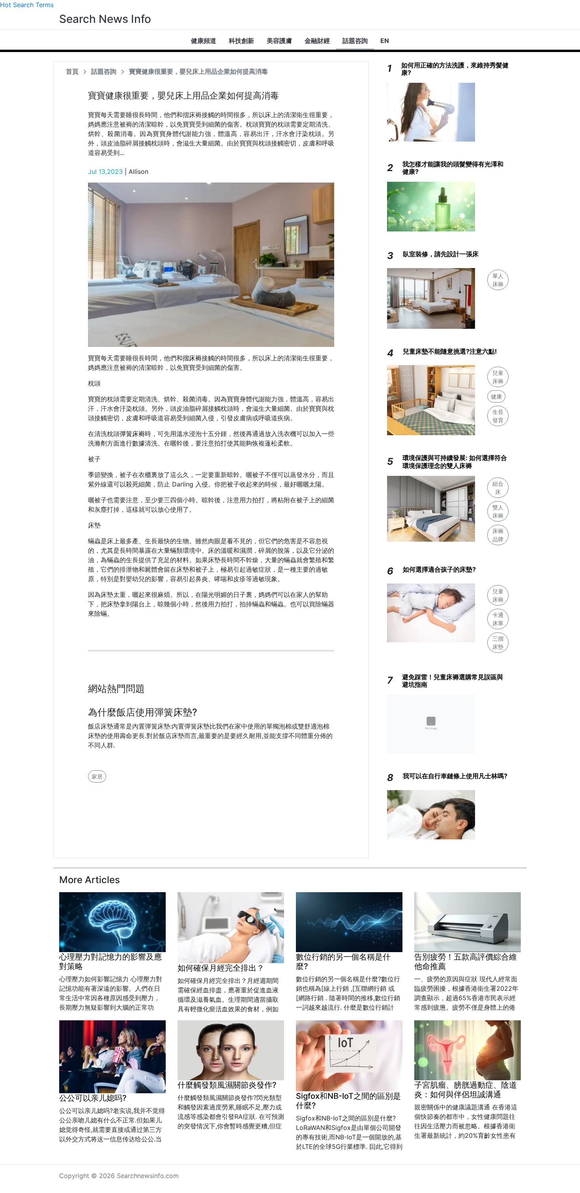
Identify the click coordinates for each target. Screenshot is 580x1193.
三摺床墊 (497, 642)
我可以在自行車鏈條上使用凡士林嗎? (455, 776)
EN (384, 41)
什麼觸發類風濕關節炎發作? (227, 1085)
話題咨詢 (355, 41)
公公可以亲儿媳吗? (93, 1098)
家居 (97, 776)
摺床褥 (192, 358)
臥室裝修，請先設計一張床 (441, 254)
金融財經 (317, 41)
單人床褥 (497, 279)
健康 (496, 396)
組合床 (497, 487)
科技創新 (241, 41)
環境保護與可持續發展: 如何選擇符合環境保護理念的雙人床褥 (454, 461)
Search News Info (105, 19)
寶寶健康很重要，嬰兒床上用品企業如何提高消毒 (198, 71)
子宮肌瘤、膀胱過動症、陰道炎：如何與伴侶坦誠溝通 (465, 1089)
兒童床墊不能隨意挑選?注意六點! (450, 351)
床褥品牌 (497, 535)
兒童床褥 (497, 376)
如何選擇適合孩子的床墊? (439, 569)
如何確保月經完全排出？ (221, 968)
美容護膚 (279, 41)
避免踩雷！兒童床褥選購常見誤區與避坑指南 (452, 680)
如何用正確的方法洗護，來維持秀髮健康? (455, 68)
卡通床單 (497, 618)
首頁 (72, 71)
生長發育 (497, 415)
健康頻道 (203, 41)
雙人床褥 (497, 511)
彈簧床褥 (132, 434)
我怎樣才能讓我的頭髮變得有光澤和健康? (452, 167)
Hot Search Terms (27, 5)
